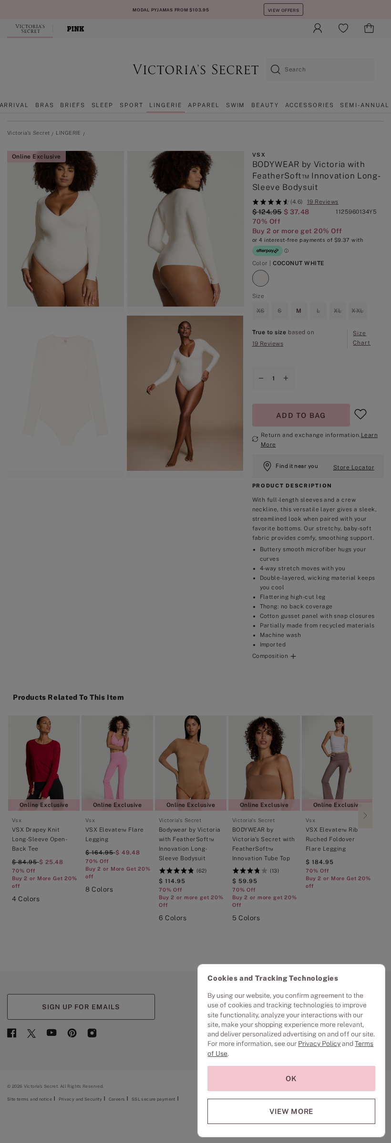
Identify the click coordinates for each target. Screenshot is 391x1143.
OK (291, 1078)
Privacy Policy (319, 1043)
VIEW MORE (291, 1111)
